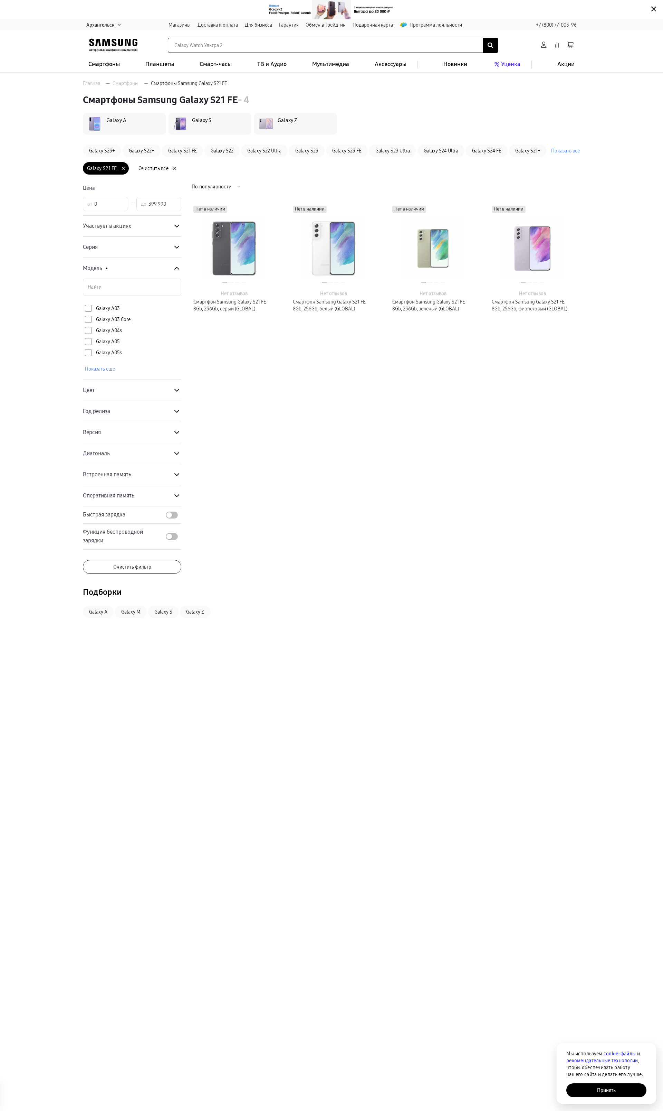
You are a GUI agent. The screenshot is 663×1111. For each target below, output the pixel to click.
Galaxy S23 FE (347, 151)
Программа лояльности (436, 25)
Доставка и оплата (218, 25)
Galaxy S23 (306, 151)
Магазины (180, 25)
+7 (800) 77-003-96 (556, 25)
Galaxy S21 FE (182, 151)
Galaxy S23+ (102, 151)
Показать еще (100, 369)
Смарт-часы (216, 64)
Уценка (510, 64)
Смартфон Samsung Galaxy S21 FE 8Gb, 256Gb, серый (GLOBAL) (229, 305)
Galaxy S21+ (527, 151)
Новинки (455, 64)
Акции (566, 64)
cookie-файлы (620, 1054)
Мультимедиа (330, 64)
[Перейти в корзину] (570, 45)
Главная (91, 83)
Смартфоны (104, 64)
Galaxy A (98, 612)
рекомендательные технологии (602, 1060)
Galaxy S (163, 612)
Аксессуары (390, 64)
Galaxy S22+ (141, 151)
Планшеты (159, 64)
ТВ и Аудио (272, 64)
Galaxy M (131, 612)
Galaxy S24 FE (486, 151)
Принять (606, 1090)
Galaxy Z (195, 612)
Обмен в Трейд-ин (326, 25)
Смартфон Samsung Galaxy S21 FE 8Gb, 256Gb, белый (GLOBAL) (329, 305)
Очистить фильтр (132, 567)
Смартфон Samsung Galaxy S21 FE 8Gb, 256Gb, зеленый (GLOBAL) (428, 305)
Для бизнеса (258, 25)
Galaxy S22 (222, 151)
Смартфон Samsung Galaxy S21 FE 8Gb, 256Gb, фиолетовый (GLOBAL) (529, 305)
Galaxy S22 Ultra (264, 151)
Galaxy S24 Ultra (441, 151)
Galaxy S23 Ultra (392, 151)
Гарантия (289, 25)
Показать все (565, 151)
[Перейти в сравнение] (557, 45)
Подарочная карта (373, 25)
